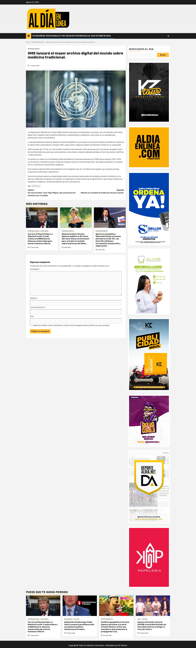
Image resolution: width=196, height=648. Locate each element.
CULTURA (144, 619)
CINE (138, 619)
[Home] (28, 36)
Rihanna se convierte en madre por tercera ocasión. (102, 191)
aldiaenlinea (36, 186)
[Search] (168, 36)
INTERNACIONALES (34, 49)
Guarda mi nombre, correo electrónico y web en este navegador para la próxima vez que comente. (71, 325)
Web (32, 316)
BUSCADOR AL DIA (141, 49)
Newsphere (110, 645)
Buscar (163, 55)
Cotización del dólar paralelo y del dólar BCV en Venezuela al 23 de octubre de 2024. (71, 36)
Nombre (34, 298)
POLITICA (76, 619)
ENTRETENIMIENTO (107, 619)
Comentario (35, 269)
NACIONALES (68, 619)
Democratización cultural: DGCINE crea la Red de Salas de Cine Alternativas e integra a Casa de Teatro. (151, 625)
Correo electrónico (38, 307)
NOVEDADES (44, 231)
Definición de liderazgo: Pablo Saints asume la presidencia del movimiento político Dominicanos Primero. (79, 625)
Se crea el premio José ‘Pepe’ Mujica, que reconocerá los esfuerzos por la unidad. (52, 193)
